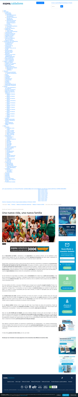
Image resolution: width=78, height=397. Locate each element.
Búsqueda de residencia (10, 69)
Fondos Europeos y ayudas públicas (59, 381)
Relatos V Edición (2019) (11, 108)
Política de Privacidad (35, 381)
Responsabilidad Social (10, 84)
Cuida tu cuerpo (10, 130)
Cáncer (8, 150)
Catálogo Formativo (9, 34)
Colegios (7, 80)
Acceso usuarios (40, 2)
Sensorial (9, 161)
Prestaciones (8, 162)
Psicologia (9, 143)
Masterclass (8, 29)
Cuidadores (7, 76)
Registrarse (61, 2)
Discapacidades (10, 151)
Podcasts (7, 173)
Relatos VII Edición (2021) (11, 103)
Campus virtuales (68, 2)
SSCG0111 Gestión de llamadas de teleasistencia (12, 18)
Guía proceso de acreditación (9, 46)
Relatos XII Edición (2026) (9, 124)
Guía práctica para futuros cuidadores (9, 59)
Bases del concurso (9, 90)
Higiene (8, 140)
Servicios (9, 145)
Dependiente (8, 135)
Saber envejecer (10, 133)
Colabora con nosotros (10, 63)
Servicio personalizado (10, 72)
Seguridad (9, 144)
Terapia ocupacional (11, 146)
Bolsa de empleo (9, 62)
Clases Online (10, 30)
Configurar (59, 395)
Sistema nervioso (11, 156)
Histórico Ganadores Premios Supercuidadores (13, 201)
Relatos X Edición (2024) (11, 97)
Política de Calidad (26, 381)
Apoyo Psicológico (9, 178)
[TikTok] (62, 378)
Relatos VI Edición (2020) (11, 105)
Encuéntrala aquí (67, 288)
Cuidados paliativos (11, 139)
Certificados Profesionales (8, 13)
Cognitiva (9, 159)
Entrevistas (7, 177)
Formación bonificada (10, 33)
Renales (8, 154)
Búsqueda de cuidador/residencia (9, 66)
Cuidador (7, 127)
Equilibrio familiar (11, 132)
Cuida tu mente (10, 131)
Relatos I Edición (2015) (10, 116)
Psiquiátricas (10, 152)
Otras (8, 157)
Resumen (7, 82)
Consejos (7, 174)
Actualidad (7, 168)
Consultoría (7, 83)
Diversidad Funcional (10, 158)
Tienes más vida (10, 134)
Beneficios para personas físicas (9, 51)
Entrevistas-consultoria (10, 85)
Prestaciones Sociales (10, 181)
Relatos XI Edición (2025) (11, 94)
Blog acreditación (9, 57)
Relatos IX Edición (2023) (11, 99)
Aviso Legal (18, 381)
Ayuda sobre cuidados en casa (10, 180)
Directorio (7, 176)
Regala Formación (9, 36)
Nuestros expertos (9, 40)
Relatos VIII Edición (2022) (11, 101)
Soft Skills (9, 27)
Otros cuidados (10, 147)
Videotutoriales (8, 32)
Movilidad (9, 141)
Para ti (6, 74)
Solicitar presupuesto (12, 73)
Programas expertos (10, 28)
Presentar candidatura (10, 89)
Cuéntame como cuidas (10, 128)
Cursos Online (8, 25)
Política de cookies (23, 395)
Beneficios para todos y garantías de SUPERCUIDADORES (10, 55)
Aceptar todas (65, 395)
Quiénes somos (10, 381)
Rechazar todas (73, 395)
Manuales (7, 175)
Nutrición (9, 142)
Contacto (70, 381)
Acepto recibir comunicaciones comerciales (68, 264)
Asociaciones (8, 79)
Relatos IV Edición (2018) (11, 110)
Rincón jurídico (10, 165)
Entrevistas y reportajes (10, 170)
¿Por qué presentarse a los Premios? (10, 88)
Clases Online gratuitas (12, 31)
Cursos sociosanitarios (12, 26)
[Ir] (61, 6)
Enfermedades (8, 149)
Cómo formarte (8, 37)
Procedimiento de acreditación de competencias (9, 43)
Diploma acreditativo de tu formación (10, 38)
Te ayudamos (67, 311)
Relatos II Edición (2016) (11, 114)
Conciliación (9, 172)
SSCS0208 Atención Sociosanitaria (11, 15)
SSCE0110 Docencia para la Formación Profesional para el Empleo (11, 22)
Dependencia (10, 163)
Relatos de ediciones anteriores (10, 92)
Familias (7, 75)
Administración (8, 78)
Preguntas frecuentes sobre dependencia (12, 167)
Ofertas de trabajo (9, 64)
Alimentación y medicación (10, 137)
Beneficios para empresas (8, 53)
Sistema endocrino (11, 155)
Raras (8, 153)
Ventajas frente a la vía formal (10, 48)
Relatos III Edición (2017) (11, 112)
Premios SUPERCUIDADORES (10, 119)
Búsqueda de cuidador (12, 67)
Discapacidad (10, 164)
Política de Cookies (46, 381)
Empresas (7, 77)
